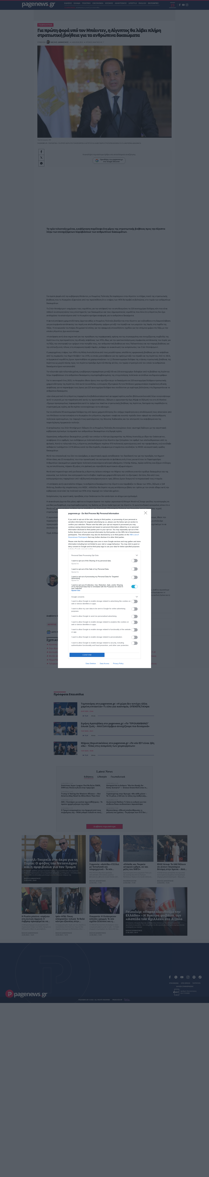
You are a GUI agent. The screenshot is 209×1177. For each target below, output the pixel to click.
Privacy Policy (118, 663)
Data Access (104, 663)
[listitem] (104, 555)
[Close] (146, 513)
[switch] (134, 560)
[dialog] (104, 588)
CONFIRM (87, 655)
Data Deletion (91, 663)
